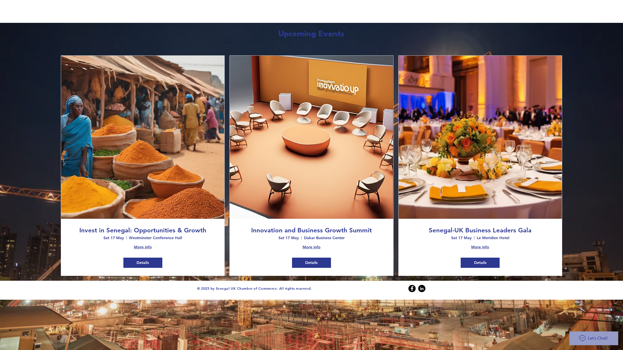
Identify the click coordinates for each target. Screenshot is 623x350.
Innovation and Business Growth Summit (311, 230)
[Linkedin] (421, 288)
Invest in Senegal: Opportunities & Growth (142, 230)
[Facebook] (412, 288)
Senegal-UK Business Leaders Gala (480, 230)
